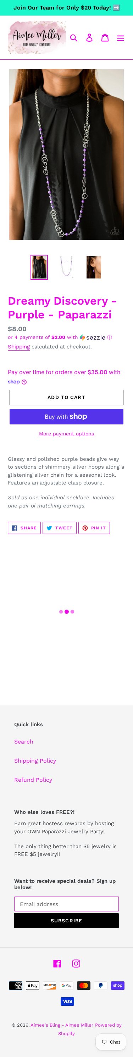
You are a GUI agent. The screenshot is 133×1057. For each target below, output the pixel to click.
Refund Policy (33, 779)
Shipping (19, 346)
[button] (66, 337)
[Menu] (120, 38)
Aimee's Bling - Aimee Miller (62, 1025)
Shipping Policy (35, 760)
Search (23, 741)
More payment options (66, 433)
